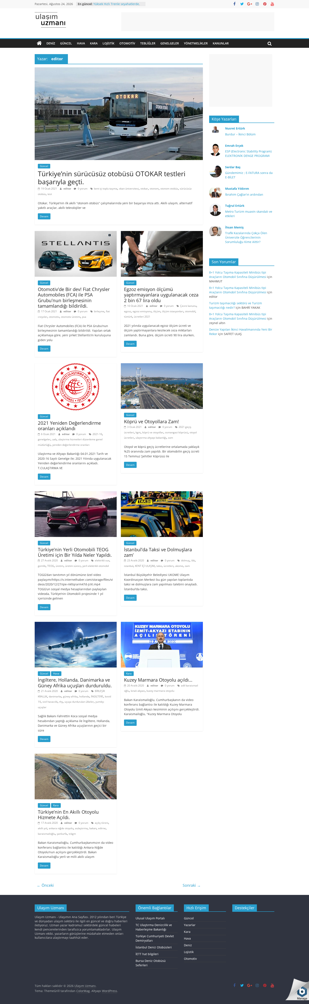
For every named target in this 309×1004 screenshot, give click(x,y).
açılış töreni (101, 823)
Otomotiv (127, 43)
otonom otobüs (169, 188)
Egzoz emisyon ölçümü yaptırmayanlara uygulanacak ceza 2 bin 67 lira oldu (161, 294)
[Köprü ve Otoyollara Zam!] (162, 365)
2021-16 (97, 434)
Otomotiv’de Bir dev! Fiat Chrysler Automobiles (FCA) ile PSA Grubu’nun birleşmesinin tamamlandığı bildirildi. (74, 297)
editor (67, 188)
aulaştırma (81, 828)
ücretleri (168, 566)
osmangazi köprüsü (176, 432)
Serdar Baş (232, 167)
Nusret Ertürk (235, 128)
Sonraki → (192, 885)
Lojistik (108, 43)
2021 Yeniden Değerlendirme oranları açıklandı (69, 425)
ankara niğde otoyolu (61, 828)
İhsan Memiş (234, 227)
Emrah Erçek (234, 146)
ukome (179, 566)
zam (170, 437)
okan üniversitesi (129, 188)
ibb (193, 560)
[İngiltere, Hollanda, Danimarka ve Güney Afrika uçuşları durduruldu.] (76, 624)
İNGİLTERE (97, 696)
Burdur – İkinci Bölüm (240, 134)
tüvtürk (128, 316)
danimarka (55, 696)
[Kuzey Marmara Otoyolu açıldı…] (162, 624)
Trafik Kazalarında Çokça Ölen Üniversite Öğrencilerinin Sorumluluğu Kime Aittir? (246, 237)
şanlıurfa (62, 834)
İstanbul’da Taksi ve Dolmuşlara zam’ (158, 552)
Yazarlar (189, 925)
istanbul (128, 566)
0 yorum (82, 188)
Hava (81, 43)
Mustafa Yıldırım (237, 189)
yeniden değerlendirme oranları (71, 445)
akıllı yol (42, 828)
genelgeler (44, 439)
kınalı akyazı (138, 691)
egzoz (127, 311)
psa (84, 317)
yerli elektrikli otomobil (95, 566)
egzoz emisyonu (142, 311)
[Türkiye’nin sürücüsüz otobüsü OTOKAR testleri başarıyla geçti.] (119, 70)
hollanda (84, 696)
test (50, 194)
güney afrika (70, 696)
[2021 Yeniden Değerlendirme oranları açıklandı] (75, 365)
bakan (92, 828)
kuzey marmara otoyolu (160, 691)
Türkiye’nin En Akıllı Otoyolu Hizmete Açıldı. (68, 814)
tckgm (72, 834)
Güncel (66, 43)
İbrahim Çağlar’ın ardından (244, 194)
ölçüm (156, 311)
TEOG (50, 566)
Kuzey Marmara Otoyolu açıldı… (158, 680)
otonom (154, 188)
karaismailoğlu (46, 834)
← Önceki (45, 885)
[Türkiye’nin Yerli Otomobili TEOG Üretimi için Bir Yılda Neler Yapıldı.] (76, 493)
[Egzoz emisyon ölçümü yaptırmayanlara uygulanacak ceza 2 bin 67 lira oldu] (162, 233)
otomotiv (54, 317)
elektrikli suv (102, 560)
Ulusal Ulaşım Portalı (150, 918)
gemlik (42, 566)
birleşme (99, 311)
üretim (59, 566)
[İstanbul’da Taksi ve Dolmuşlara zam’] (162, 493)
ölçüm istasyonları (172, 311)
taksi (159, 566)
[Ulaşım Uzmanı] (39, 43)
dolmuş (185, 560)
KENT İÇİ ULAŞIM (145, 566)
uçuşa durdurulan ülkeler (79, 702)
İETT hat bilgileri (147, 954)
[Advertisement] (197, 21)
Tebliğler (147, 43)
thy (61, 702)
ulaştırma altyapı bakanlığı (151, 437)
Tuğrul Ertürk (234, 206)
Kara (94, 43)
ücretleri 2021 (142, 316)
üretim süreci (73, 566)
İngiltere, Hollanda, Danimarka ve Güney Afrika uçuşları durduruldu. (75, 682)
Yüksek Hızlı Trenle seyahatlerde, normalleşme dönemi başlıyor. (116, 6)
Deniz (50, 43)
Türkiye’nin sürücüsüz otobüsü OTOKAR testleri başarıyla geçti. (111, 177)
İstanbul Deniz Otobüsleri (154, 947)
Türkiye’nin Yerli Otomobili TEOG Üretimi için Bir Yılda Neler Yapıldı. (75, 552)
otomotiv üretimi (70, 317)
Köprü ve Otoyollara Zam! (151, 421)
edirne (102, 828)
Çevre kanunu (188, 306)
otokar (144, 188)
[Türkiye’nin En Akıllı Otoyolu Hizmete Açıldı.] (76, 756)
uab (54, 439)
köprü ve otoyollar (152, 432)
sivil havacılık (50, 702)
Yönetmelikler (196, 43)
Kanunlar (221, 43)
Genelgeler (169, 43)
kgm (138, 432)
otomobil (190, 311)
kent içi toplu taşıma (105, 188)
